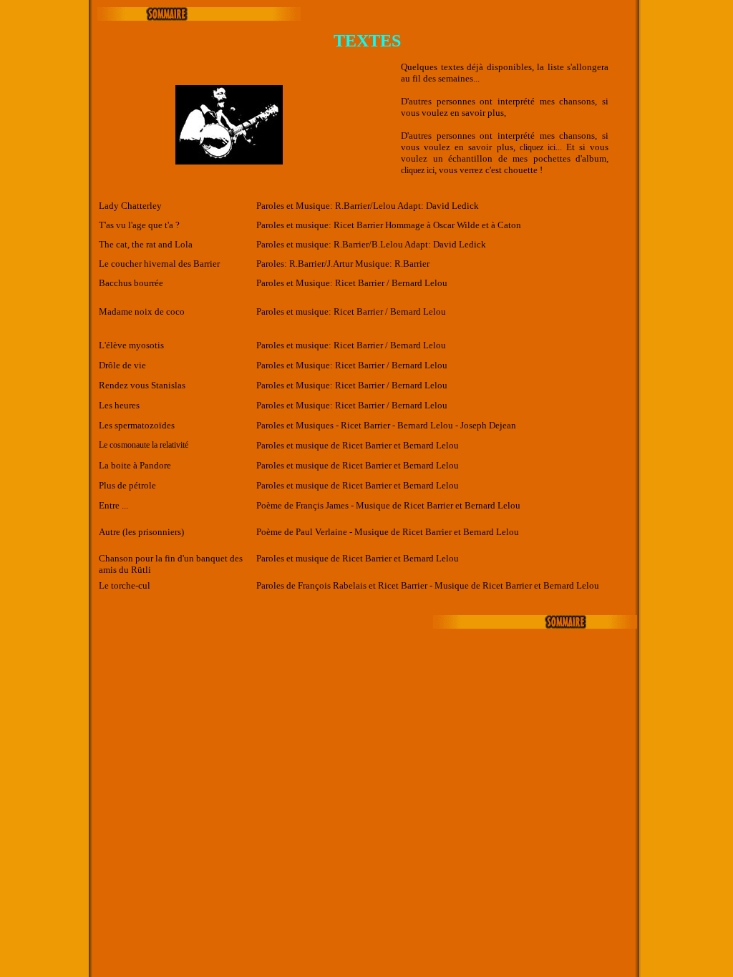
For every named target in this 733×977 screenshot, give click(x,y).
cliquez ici (537, 147)
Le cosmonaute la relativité (143, 445)
